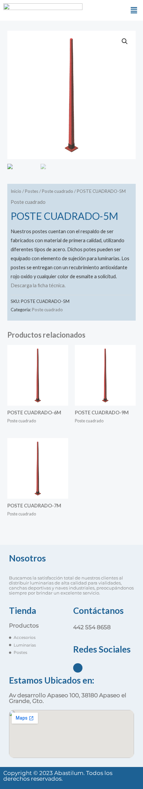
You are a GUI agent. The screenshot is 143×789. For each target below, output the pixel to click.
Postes (31, 191)
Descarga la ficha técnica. (38, 285)
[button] (134, 10)
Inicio (16, 191)
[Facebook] (77, 668)
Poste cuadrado (57, 191)
